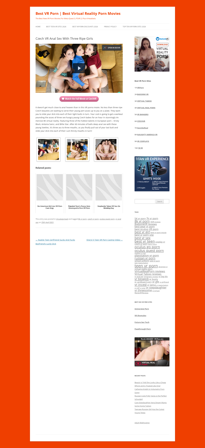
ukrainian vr (163, 267)
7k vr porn (152, 218)
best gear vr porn (145, 226)
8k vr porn (82, 219)
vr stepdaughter (156, 287)
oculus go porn (147, 246)
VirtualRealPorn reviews (150, 271)
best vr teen (145, 241)
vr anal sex (139, 276)
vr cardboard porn (143, 282)
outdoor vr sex (140, 253)
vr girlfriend (164, 282)
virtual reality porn (143, 268)
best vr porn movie (158, 232)
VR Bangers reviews (151, 277)
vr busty (153, 279)
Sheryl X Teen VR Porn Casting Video (104, 240)
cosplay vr (160, 241)
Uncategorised (62, 219)
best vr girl (142, 232)
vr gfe (155, 281)
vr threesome (143, 290)
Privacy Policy (110, 26)
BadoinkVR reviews (146, 224)
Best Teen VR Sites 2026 (56, 26)
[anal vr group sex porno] (77, 150)
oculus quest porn (107, 219)
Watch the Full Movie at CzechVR (80, 98)
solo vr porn (155, 261)
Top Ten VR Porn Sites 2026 (134, 26)
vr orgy (142, 288)
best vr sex (142, 238)
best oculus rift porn (146, 229)
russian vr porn (145, 258)
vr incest (141, 284)
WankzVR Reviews (141, 293)
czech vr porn (93, 219)
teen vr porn (146, 266)
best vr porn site (144, 235)
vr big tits (163, 276)
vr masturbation (162, 285)
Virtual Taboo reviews (148, 274)
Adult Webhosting (142, 422)
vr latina (151, 284)
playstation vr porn (147, 255)
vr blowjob (142, 279)
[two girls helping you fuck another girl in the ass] (106, 150)
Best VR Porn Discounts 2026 (85, 26)
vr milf (137, 288)
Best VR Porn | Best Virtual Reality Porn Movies (78, 13)
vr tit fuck (156, 291)
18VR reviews (155, 222)
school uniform (142, 260)
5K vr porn (140, 218)
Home (38, 26)
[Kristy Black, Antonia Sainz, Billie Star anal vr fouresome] (48, 150)
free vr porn (152, 244)
